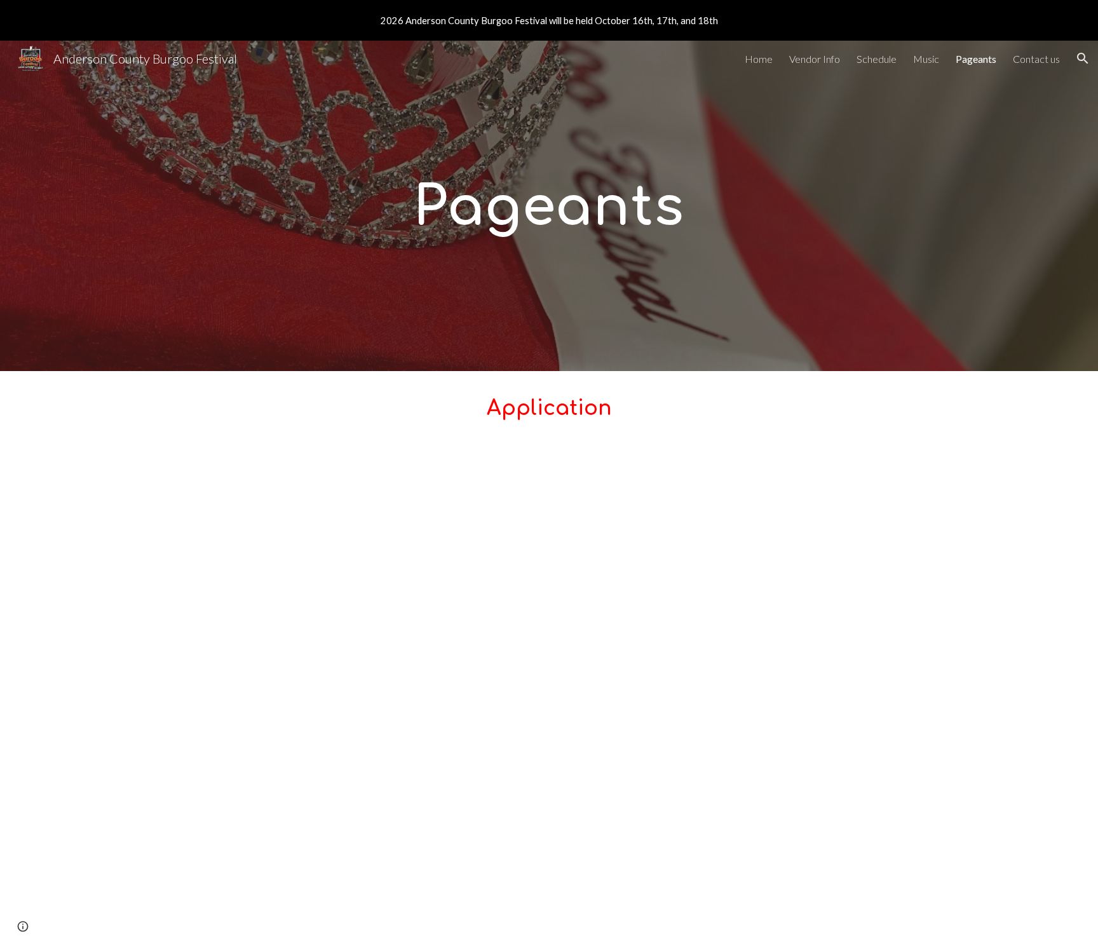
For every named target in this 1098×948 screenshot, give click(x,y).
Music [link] (926, 59)
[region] (549, 20)
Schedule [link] (877, 59)
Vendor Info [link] (814, 59)
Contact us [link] (1036, 59)
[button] (1083, 58)
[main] (549, 206)
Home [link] (759, 59)
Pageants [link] (976, 59)
